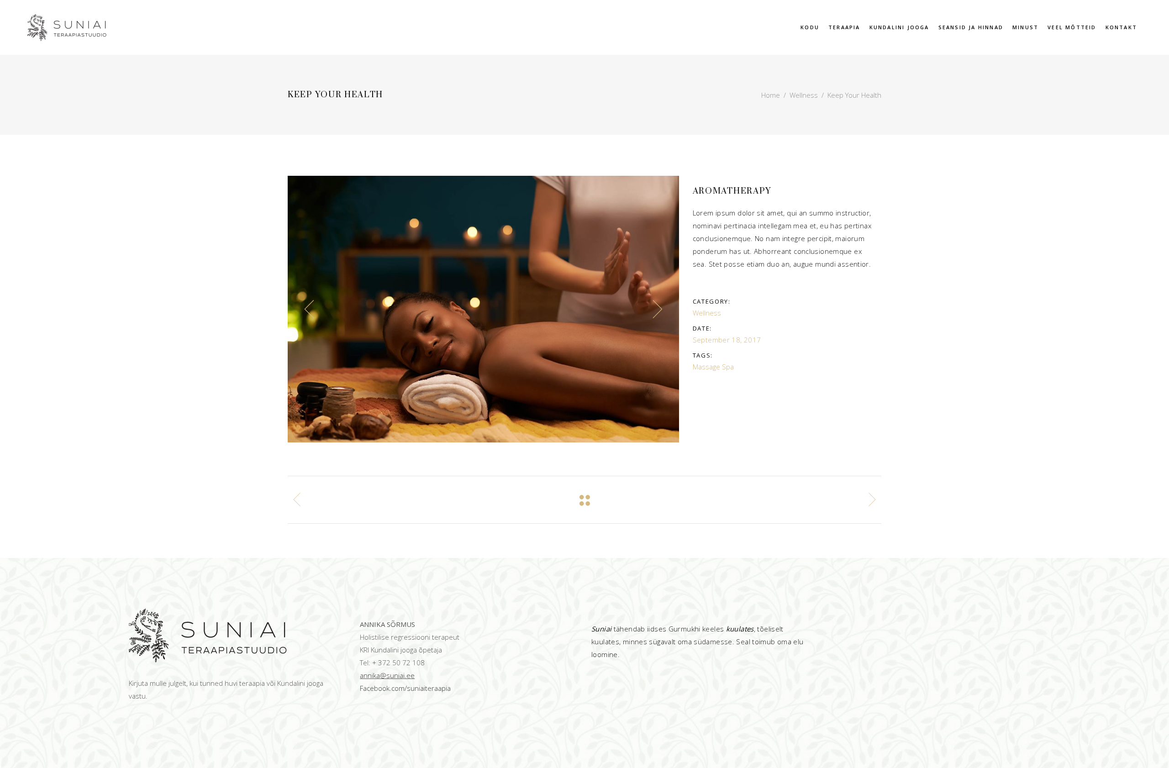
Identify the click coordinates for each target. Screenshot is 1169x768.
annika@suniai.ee (387, 675)
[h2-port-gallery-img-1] (483, 309)
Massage (706, 366)
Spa (728, 366)
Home (770, 95)
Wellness (804, 95)
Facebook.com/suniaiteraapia (405, 688)
